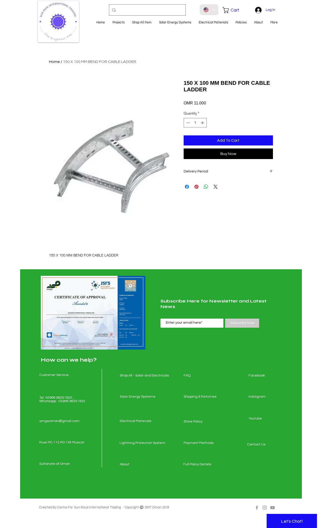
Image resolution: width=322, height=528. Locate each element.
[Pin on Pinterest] (196, 187)
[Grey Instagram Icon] (264, 507)
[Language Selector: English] (209, 9)
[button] (234, 10)
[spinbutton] (195, 122)
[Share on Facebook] (187, 187)
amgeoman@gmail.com (59, 421)
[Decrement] (187, 122)
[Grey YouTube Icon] (272, 507)
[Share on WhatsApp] (206, 187)
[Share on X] (216, 187)
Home (54, 62)
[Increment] (203, 122)
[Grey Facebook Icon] (257, 507)
